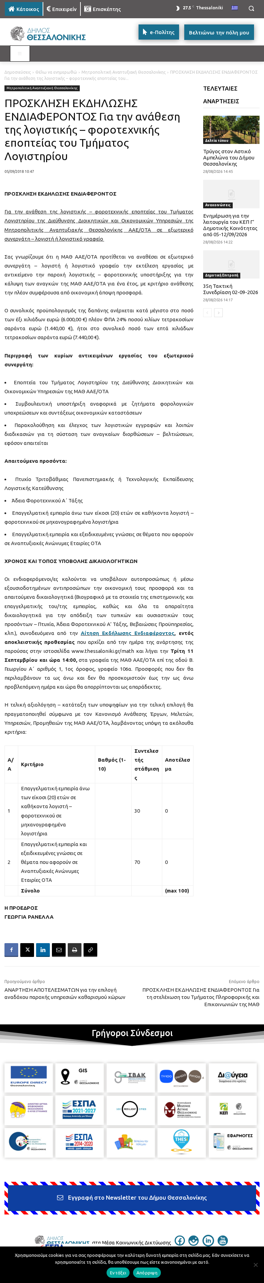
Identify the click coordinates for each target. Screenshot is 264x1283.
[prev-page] (207, 312)
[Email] (59, 950)
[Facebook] (11, 950)
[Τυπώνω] (74, 950)
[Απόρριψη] (255, 1264)
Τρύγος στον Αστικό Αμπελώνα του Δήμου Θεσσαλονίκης (228, 157)
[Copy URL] (90, 950)
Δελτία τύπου (216, 141)
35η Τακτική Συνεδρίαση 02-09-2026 (230, 289)
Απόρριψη (146, 1272)
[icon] (180, 1244)
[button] (251, 8)
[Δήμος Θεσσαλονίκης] (51, 33)
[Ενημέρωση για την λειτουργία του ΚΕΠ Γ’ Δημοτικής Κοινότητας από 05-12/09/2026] (231, 194)
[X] (27, 950)
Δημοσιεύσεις (17, 72)
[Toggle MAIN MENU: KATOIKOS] (20, 53)
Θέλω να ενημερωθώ (56, 72)
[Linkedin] (43, 950)
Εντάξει (118, 1272)
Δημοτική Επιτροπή (221, 275)
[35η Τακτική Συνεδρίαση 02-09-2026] (231, 264)
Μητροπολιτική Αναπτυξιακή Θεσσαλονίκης (123, 72)
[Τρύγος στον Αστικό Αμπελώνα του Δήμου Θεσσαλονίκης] (231, 130)
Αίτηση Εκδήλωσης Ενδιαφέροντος (127, 633)
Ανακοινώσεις (218, 205)
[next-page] (218, 312)
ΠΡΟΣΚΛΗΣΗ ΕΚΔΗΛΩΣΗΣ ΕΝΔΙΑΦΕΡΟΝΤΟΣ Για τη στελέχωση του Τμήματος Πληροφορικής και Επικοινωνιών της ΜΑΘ (201, 997)
